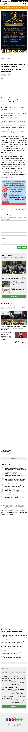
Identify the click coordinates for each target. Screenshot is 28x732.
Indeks (13, 724)
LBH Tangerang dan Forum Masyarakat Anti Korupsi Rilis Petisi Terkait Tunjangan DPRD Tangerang (15, 474)
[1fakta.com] (7, 4)
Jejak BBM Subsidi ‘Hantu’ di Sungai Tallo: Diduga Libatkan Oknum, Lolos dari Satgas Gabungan (14, 636)
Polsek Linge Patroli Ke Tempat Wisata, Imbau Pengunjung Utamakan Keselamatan (17, 692)
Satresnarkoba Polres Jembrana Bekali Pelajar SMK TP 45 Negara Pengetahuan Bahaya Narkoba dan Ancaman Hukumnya (13, 630)
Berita (2, 62)
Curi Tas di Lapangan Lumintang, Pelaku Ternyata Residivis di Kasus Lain (11, 658)
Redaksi (8, 724)
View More (13, 296)
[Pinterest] (13, 719)
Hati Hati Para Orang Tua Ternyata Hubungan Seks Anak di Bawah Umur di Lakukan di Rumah (15, 485)
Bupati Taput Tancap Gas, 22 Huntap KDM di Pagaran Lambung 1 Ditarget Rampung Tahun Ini (18, 290)
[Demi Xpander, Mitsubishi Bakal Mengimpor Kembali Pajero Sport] (14, 697)
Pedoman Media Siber (14, 726)
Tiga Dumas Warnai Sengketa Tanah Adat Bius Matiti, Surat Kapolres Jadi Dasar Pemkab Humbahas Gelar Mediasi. (16, 496)
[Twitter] (10, 719)
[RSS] (21, 719)
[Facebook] (7, 719)
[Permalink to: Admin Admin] (2, 74)
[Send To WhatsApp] (25, 209)
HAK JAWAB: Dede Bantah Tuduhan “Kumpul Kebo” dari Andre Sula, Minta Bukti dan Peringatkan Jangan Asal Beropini (12, 647)
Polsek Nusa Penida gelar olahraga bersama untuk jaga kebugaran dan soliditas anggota (6, 452)
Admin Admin (7, 74)
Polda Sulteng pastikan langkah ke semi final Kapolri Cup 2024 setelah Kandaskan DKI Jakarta (15, 469)
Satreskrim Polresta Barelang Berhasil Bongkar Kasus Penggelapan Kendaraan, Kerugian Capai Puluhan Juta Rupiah (13, 641)
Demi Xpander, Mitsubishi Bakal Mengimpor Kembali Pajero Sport (18, 701)
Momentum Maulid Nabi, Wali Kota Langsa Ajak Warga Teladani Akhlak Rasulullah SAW (13, 277)
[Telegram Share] (22, 209)
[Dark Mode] (23, 4)
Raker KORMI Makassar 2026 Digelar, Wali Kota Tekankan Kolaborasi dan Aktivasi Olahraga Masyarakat (13, 328)
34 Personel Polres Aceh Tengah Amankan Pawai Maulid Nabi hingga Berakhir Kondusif (17, 283)
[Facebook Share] (13, 209)
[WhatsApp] (18, 719)
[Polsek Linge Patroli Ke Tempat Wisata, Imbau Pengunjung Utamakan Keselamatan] (14, 688)
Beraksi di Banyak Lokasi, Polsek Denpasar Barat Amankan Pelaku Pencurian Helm (14, 652)
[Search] (26, 4)
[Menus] (2, 4)
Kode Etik (19, 724)
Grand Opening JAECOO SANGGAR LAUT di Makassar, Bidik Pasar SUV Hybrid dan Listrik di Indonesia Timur (18, 683)
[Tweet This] (16, 209)
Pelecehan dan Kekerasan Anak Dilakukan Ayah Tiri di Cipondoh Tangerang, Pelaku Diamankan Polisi (20, 341)
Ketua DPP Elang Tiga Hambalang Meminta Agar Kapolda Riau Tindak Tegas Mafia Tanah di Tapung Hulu (16, 491)
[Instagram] (15, 719)
